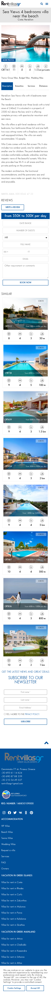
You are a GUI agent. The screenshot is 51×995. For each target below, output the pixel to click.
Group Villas (13, 78)
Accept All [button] (35, 988)
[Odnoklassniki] (26, 812)
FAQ (3, 863)
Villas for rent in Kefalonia (13, 919)
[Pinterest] (31, 812)
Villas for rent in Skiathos (13, 925)
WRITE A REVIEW (12, 207)
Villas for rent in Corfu (11, 895)
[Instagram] (4, 812)
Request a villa (8, 850)
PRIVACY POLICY (32, 714)
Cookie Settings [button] (14, 988)
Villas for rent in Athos (11, 963)
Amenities (19, 86)
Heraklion (28, 20)
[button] (42, 4)
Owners (5, 869)
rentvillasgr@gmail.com (12, 784)
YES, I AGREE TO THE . (23, 714)
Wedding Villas (37, 78)
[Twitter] (15, 812)
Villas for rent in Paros (11, 913)
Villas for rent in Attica (11, 939)
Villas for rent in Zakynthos (13, 901)
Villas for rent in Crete (11, 882)
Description (7, 86)
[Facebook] (9, 812)
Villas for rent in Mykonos (13, 907)
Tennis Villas (7, 838)
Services (31, 86)
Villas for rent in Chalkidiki (13, 945)
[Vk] (20, 812)
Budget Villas (24, 78)
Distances (43, 86)
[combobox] (6, 252)
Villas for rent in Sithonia (12, 957)
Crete (20, 20)
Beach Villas (7, 832)
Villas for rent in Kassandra (14, 951)
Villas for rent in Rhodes (12, 888)
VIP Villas (5, 826)
